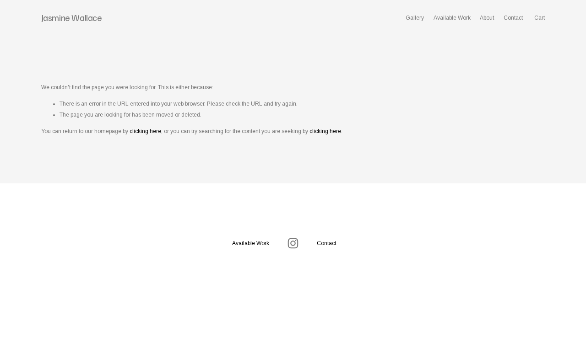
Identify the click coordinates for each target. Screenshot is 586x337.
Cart (539, 18)
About (487, 18)
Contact (513, 18)
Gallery (415, 18)
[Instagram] (293, 243)
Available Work (452, 18)
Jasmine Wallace (71, 17)
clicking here (145, 131)
